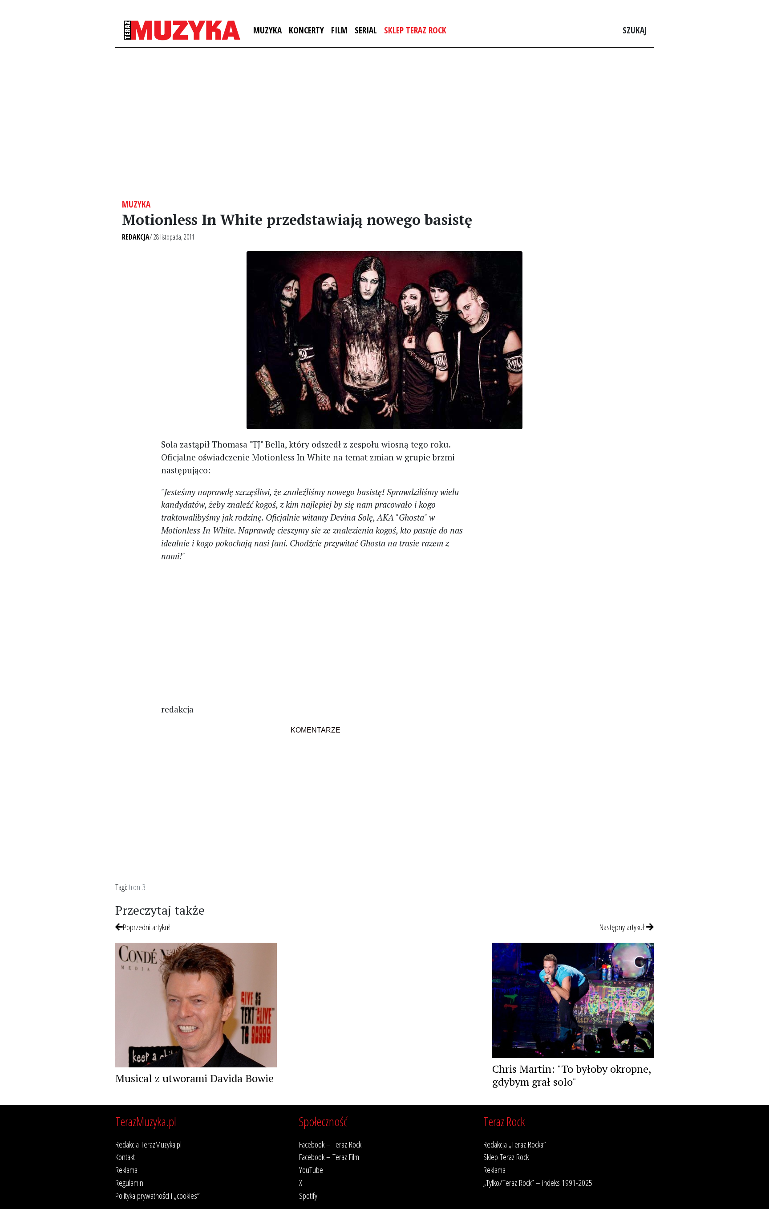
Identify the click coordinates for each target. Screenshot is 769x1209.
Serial (366, 30)
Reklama (126, 1170)
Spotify (308, 1195)
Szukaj (635, 30)
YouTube (311, 1170)
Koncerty (306, 30)
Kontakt (125, 1157)
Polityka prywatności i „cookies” (157, 1195)
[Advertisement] (384, 123)
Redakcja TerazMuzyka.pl (148, 1144)
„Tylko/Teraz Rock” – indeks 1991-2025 (537, 1182)
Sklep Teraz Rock (415, 30)
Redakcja (136, 237)
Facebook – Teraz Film (329, 1157)
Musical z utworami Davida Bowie (194, 1078)
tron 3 (137, 887)
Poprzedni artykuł (146, 927)
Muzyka (267, 30)
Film (339, 30)
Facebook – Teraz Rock (330, 1144)
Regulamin (129, 1182)
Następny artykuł (622, 927)
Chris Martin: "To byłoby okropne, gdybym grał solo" (571, 1075)
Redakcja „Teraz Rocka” (514, 1144)
